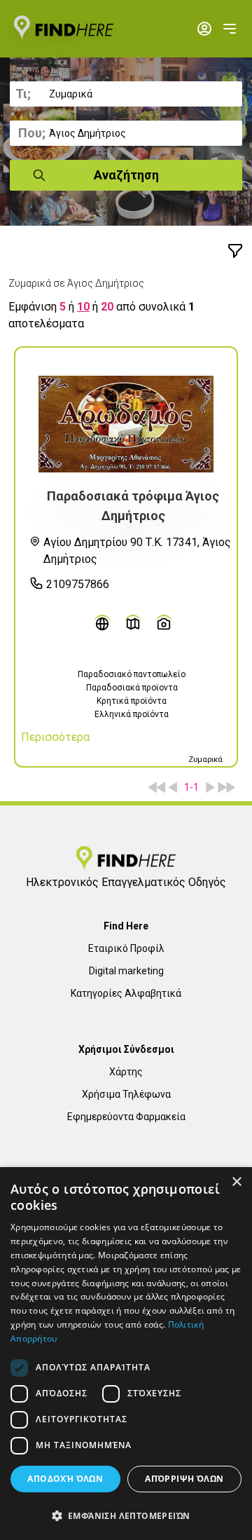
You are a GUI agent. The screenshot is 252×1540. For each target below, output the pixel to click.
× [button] (236, 1182)
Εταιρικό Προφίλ (126, 948)
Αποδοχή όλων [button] (65, 1479)
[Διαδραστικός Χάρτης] (133, 623)
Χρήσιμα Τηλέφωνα (126, 1094)
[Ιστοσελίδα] (102, 623)
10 (83, 306)
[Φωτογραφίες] (163, 623)
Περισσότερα (55, 737)
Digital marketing (126, 970)
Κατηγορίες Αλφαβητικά (126, 993)
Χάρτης (126, 1071)
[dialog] (126, 1353)
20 (107, 306)
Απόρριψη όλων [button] (184, 1479)
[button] (125, 1515)
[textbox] (126, 94)
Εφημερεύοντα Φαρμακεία (126, 1116)
